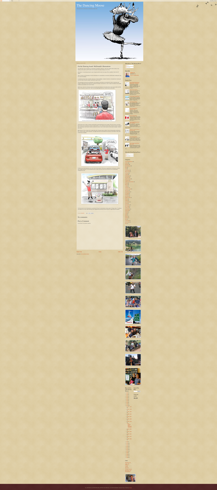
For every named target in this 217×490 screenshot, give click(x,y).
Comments (128, 67)
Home (100, 251)
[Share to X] (90, 213)
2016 (127, 441)
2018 (127, 403)
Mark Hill (133, 72)
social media (127, 220)
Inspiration (127, 187)
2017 (127, 405)
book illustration (127, 165)
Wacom (126, 184)
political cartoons (128, 178)
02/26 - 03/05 (129, 438)
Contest (126, 183)
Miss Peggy (127, 206)
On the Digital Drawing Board (134, 96)
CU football (127, 193)
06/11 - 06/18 (129, 431)
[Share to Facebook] (92, 213)
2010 (127, 451)
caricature (126, 173)
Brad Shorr (127, 467)
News (126, 167)
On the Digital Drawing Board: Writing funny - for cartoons (134, 83)
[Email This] (88, 213)
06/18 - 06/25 (129, 429)
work (126, 168)
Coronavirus (127, 180)
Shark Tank (127, 207)
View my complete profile (134, 75)
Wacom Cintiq (127, 171)
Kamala (126, 203)
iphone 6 (126, 216)
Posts (127, 65)
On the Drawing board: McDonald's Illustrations (129, 425)
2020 (127, 400)
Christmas (127, 194)
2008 (127, 454)
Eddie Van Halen (128, 197)
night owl (126, 217)
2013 (127, 446)
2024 (127, 394)
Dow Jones (127, 196)
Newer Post (79, 251)
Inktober (126, 200)
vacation (126, 174)
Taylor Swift (127, 210)
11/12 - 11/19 (129, 409)
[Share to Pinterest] (93, 213)
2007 (127, 455)
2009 (127, 452)
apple (126, 214)
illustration (127, 164)
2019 (127, 402)
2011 (127, 449)
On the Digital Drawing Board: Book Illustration (134, 122)
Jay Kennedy (127, 201)
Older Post (120, 251)
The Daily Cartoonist (128, 469)
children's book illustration (129, 181)
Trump (126, 213)
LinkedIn (126, 466)
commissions (127, 170)
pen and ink (127, 177)
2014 (127, 444)
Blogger (130, 487)
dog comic (127, 190)
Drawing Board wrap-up (133, 89)
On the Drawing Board (133, 101)
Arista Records (127, 191)
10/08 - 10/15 (129, 414)
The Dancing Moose (90, 5)
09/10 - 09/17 (129, 416)
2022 (127, 397)
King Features (127, 204)
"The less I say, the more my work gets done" (134, 130)
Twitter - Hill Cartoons (127, 464)
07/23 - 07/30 (129, 421)
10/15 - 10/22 (129, 411)
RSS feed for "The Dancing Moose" (128, 471)
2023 (127, 396)
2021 (127, 399)
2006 (127, 457)
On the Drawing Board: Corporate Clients (133, 109)
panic (126, 219)
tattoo (126, 223)
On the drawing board (133, 115)
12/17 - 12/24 (129, 406)
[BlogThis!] (89, 213)
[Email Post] (86, 213)
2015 (127, 443)
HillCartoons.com (128, 462)
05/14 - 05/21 (129, 436)
